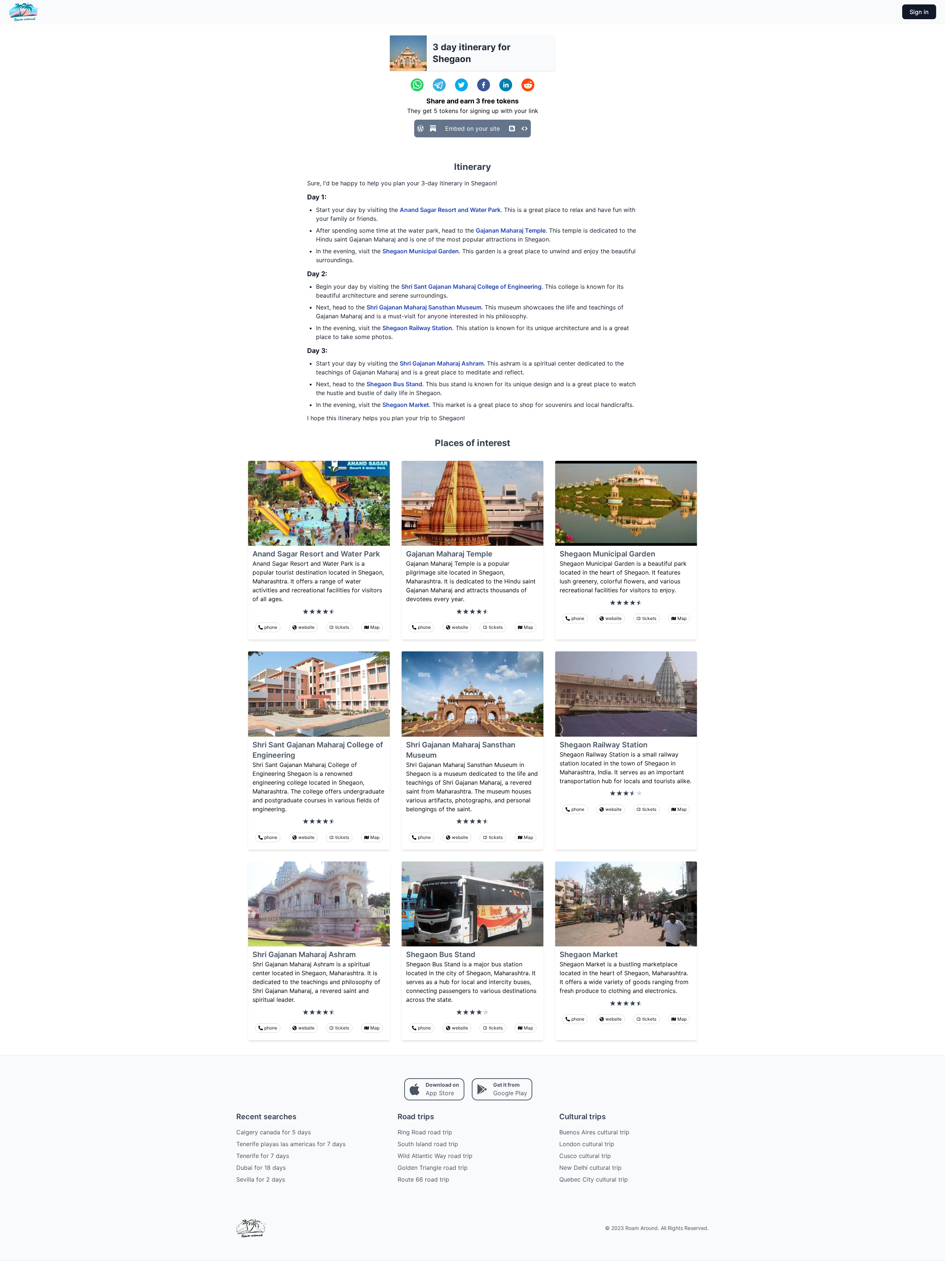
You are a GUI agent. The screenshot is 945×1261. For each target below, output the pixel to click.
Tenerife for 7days (262, 1155)
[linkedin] (505, 85)
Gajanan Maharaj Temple (511, 230)
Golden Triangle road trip (433, 1167)
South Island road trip (428, 1144)
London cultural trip (586, 1144)
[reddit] (527, 85)
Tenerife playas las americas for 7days (291, 1144)
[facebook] (483, 85)
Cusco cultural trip (585, 1155)
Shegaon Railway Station (417, 328)
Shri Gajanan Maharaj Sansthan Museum (424, 307)
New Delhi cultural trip (590, 1167)
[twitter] (461, 85)
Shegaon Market (405, 404)
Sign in (919, 12)
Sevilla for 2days (260, 1179)
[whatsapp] (417, 85)
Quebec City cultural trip (593, 1179)
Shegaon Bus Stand (394, 384)
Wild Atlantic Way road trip (435, 1155)
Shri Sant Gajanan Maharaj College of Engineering (471, 286)
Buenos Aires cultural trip (594, 1132)
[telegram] (439, 85)
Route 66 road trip (423, 1179)
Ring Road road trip (425, 1132)
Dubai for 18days (261, 1167)
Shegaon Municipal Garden (420, 251)
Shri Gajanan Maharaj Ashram (442, 363)
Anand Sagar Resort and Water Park (450, 209)
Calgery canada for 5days (273, 1132)
